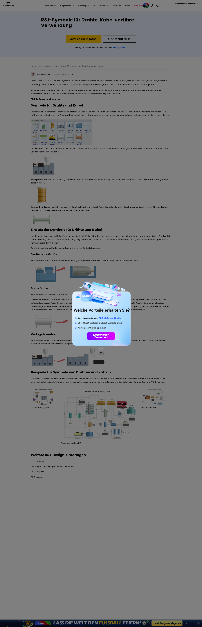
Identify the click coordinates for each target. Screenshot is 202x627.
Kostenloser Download (101, 336)
